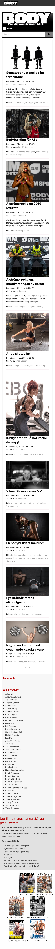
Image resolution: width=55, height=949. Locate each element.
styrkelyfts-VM (29, 503)
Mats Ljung (10, 764)
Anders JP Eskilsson (24, 147)
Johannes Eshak (12, 746)
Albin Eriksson (11, 700)
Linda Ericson (21, 361)
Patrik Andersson (12, 773)
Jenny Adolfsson (12, 741)
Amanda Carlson (12, 703)
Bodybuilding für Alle (21, 140)
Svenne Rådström (12, 793)
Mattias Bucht (11, 767)
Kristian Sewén (11, 752)
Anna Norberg (11, 708)
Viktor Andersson (12, 808)
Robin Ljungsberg (12, 779)
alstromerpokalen (21, 230)
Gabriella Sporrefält (13, 732)
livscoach (28, 661)
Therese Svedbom (13, 799)
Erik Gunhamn (11, 726)
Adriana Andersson (13, 697)
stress (32, 558)
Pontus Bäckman (12, 776)
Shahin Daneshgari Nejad (16, 788)
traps (41, 454)
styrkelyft (18, 503)
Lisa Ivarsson (10, 758)
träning (26, 365)
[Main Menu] (4, 28)
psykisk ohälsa (39, 661)
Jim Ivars (9, 744)
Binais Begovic (11, 714)
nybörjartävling (36, 306)
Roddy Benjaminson (13, 782)
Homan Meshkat (12, 735)
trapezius (34, 454)
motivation (30, 152)
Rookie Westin (11, 785)
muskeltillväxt (12, 558)
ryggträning (24, 454)
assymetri (18, 365)
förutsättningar (20, 102)
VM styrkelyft (12, 506)
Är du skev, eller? (19, 353)
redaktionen (20, 84)
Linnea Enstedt (11, 755)
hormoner (18, 555)
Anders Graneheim (13, 705)
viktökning (10, 561)
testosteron (39, 614)
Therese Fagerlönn (13, 796)
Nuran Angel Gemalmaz (15, 770)
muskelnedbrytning (38, 555)
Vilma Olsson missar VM (24, 491)
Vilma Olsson (42, 503)
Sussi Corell (10, 790)
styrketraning (42, 152)
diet (23, 614)
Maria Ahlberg (11, 761)
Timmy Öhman (11, 802)
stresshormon (41, 558)
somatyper (43, 102)
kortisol (26, 555)
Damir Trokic (10, 723)
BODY (9, 28)
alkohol (17, 614)
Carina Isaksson (12, 717)
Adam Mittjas (10, 694)
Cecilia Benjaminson (14, 720)
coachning (18, 661)
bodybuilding (19, 152)
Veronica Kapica (12, 805)
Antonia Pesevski (12, 711)
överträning (24, 558)
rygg (16, 454)
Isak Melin (9, 738)
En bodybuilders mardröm (25, 543)
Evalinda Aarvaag (12, 729)
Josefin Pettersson (13, 749)
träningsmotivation (14, 155)
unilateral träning (37, 365)
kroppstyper (33, 102)
